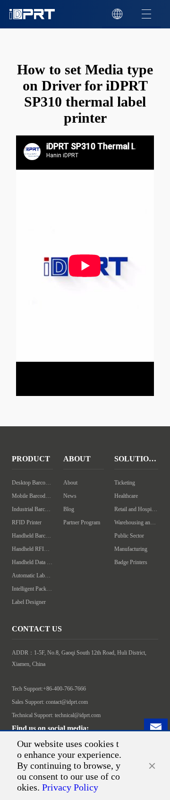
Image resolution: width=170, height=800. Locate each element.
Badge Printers (130, 562)
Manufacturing (130, 549)
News (69, 496)
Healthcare (126, 496)
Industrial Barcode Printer (32, 509)
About (70, 482)
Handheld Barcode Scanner (32, 535)
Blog (68, 509)
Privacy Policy (70, 787)
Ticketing (124, 482)
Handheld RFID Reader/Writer (32, 549)
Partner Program (81, 522)
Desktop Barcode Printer (32, 482)
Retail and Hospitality (136, 509)
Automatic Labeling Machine (32, 575)
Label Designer (29, 602)
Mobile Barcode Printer (32, 496)
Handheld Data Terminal (32, 562)
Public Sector (129, 535)
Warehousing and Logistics (136, 522)
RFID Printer (27, 522)
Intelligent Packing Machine (32, 588)
